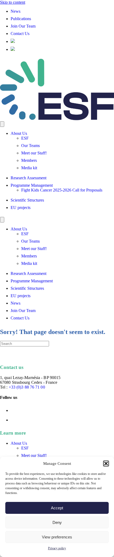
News (15, 11)
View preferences (57, 537)
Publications (21, 18)
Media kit (29, 168)
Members (29, 160)
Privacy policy (57, 548)
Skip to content (12, 2)
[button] (106, 463)
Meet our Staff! (34, 153)
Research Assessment (28, 178)
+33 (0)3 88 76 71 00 (27, 387)
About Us (19, 133)
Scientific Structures (27, 200)
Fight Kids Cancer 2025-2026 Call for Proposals (61, 190)
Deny (57, 522)
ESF (25, 138)
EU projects (20, 207)
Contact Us (20, 33)
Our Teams (30, 145)
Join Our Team (23, 26)
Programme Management (32, 185)
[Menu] (2, 124)
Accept (57, 508)
